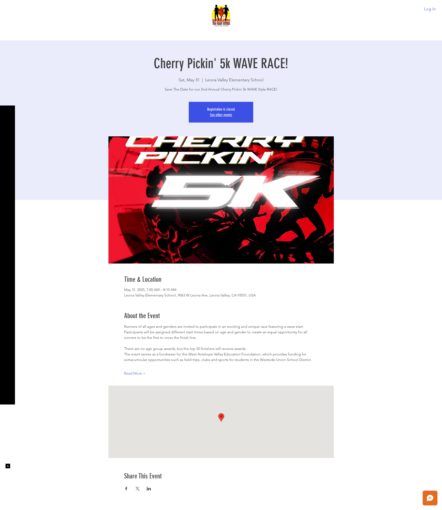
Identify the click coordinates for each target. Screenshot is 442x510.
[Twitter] (8, 475)
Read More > (134, 373)
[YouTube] (8, 484)
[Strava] (8, 466)
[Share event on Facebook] (126, 488)
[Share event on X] (137, 488)
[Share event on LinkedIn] (149, 488)
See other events (221, 115)
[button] (8, 7)
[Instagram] (8, 493)
